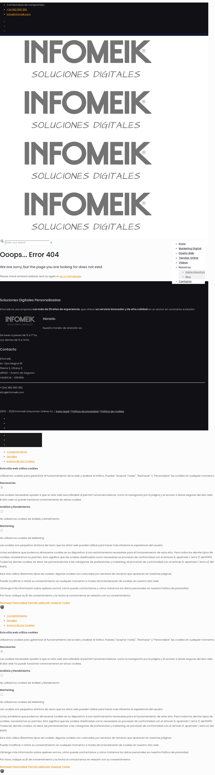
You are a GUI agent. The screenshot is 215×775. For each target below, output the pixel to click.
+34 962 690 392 (17, 9)
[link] (51, 242)
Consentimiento (17, 452)
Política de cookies (112, 411)
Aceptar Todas (60, 602)
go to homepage (70, 276)
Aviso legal (62, 411)
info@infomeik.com (19, 14)
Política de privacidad (84, 411)
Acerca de (21, 461)
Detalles (12, 456)
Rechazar (6, 602)
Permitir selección (39, 602)
